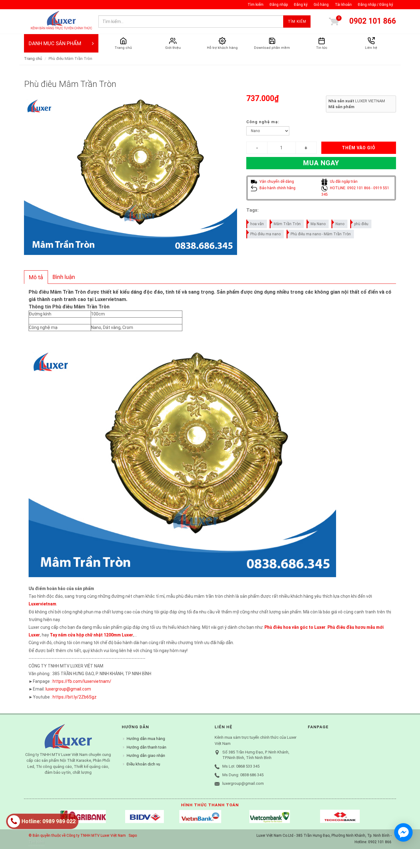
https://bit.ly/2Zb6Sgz (75, 696)
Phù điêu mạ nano (265, 234)
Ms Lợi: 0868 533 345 (241, 766)
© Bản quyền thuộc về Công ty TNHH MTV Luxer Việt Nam (77, 835)
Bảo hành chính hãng (277, 188)
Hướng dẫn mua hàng (146, 738)
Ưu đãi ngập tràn (343, 181)
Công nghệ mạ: (262, 121)
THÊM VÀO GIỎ (358, 147)
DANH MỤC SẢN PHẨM (55, 43)
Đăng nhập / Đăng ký (375, 4)
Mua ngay (321, 163)
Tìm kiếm (255, 4)
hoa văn (257, 224)
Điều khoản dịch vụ (143, 764)
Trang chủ (33, 58)
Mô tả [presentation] (36, 277)
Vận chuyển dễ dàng (276, 181)
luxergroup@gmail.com (68, 689)
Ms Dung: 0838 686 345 (242, 775)
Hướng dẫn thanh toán (146, 747)
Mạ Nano (318, 224)
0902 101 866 (372, 21)
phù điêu (361, 224)
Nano (339, 224)
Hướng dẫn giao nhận (146, 755)
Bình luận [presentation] (64, 277)
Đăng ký (300, 4)
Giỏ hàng (321, 4)
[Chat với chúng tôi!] (403, 832)
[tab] (36, 277)
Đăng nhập (279, 4)
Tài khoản (343, 4)
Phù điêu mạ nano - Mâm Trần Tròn (321, 234)
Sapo (133, 835)
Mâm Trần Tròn (287, 224)
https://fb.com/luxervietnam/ (82, 681)
